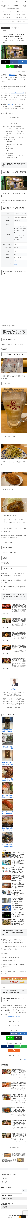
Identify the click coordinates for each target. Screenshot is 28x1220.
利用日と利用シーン (11, 142)
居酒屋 (13, 28)
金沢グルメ (20, 28)
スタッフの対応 (9, 148)
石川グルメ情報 (6, 28)
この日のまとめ (9, 153)
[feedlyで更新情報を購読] (20, 1046)
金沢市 (4, 30)
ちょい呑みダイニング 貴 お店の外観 (15, 128)
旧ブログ (4, 1182)
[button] (18, 66)
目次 (12, 123)
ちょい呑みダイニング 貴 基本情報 (12, 126)
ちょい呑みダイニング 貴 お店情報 (14, 131)
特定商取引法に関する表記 (9, 1174)
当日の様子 (8, 146)
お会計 (7, 150)
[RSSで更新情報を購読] (14, 1050)
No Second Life (14, 2)
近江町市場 (12, 75)
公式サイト (16, 260)
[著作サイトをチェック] (7, 1046)
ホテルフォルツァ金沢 (17, 93)
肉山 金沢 (10, 104)
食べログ (16, 264)
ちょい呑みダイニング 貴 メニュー (14, 144)
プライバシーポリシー (8, 1178)
